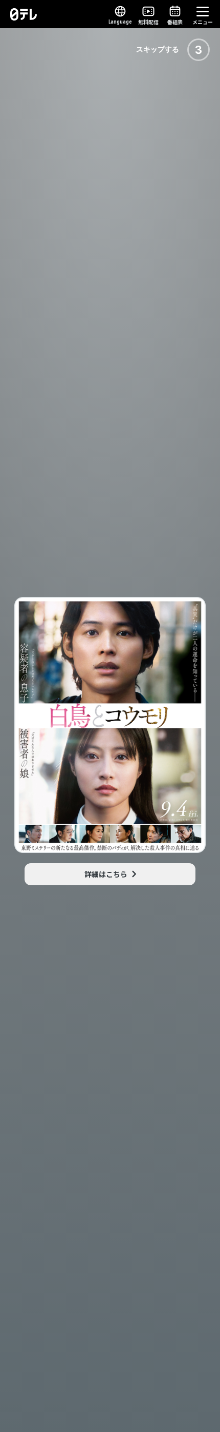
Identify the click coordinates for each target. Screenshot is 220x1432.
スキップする (157, 49)
